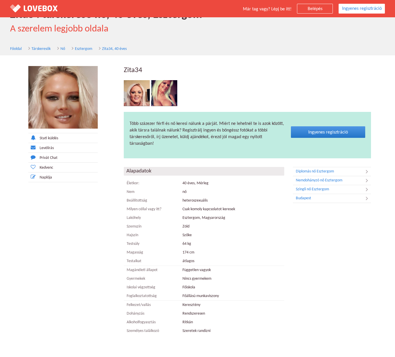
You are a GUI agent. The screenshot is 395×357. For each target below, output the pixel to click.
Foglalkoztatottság (142, 296)
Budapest (303, 198)
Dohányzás (135, 313)
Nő (62, 49)
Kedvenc (46, 168)
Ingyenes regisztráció (362, 8)
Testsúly (133, 244)
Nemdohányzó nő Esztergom (319, 180)
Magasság (135, 252)
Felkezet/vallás (139, 305)
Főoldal (16, 49)
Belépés (315, 9)
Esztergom (83, 49)
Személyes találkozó (143, 331)
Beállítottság (137, 200)
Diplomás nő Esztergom (315, 171)
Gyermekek (136, 279)
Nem (130, 192)
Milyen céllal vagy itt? (144, 209)
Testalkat (134, 261)
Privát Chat (49, 158)
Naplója (46, 177)
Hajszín (132, 235)
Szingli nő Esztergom (312, 189)
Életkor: (133, 183)
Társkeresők (41, 49)
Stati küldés (49, 138)
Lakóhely (134, 218)
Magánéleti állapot (142, 270)
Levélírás (47, 148)
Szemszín (134, 226)
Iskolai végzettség (141, 287)
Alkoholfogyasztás (141, 322)
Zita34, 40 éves (114, 49)
